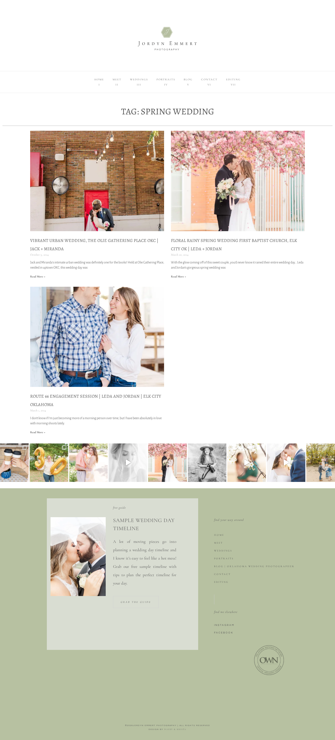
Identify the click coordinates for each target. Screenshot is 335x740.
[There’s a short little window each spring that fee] (246, 462)
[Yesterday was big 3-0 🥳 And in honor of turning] (49, 462)
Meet (218, 542)
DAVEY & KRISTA (175, 729)
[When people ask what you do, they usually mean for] (207, 462)
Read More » (37, 276)
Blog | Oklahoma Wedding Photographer (254, 566)
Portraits (224, 558)
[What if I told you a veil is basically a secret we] (286, 462)
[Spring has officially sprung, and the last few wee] (88, 462)
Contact (222, 574)
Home (219, 535)
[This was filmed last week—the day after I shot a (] (128, 462)
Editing (221, 582)
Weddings (223, 550)
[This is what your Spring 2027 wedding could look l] (167, 462)
